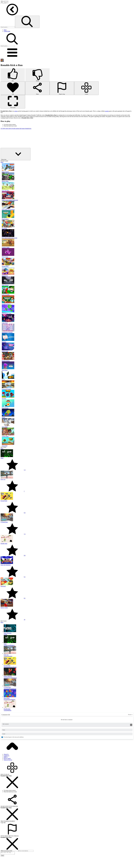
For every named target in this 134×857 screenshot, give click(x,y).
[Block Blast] (68, 693)
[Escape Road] (68, 661)
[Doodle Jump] (68, 704)
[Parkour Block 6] (68, 672)
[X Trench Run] (68, 683)
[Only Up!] (68, 650)
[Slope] (68, 639)
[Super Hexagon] (68, 628)
